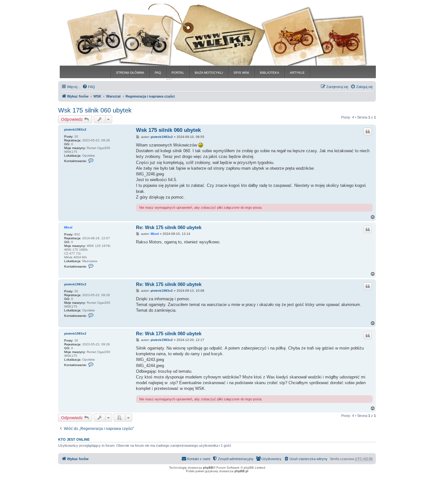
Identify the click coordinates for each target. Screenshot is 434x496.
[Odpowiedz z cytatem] (367, 131)
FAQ (158, 72)
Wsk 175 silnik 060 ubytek (95, 110)
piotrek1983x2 (75, 129)
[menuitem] (88, 87)
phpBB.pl (241, 471)
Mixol (68, 227)
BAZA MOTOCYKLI (209, 72)
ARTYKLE (297, 72)
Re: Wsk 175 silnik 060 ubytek (168, 227)
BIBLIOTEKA (269, 72)
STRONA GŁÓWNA (130, 72)
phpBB (208, 467)
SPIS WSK (241, 72)
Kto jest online (74, 439)
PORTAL (178, 72)
